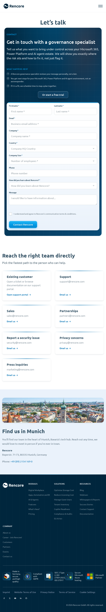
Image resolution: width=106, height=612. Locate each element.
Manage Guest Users (63, 499)
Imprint (6, 592)
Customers (7, 542)
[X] (9, 598)
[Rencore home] (13, 6)
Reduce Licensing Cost (64, 495)
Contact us (7, 556)
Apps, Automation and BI (39, 495)
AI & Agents (33, 499)
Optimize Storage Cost (64, 490)
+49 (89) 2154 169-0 (21, 461)
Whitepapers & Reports (90, 499)
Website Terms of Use (25, 592)
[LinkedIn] (20, 598)
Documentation (87, 514)
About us (6, 532)
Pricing (31, 514)
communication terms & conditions (60, 213)
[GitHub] (26, 598)
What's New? (34, 509)
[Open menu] (100, 6)
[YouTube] (15, 598)
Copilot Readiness (62, 509)
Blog (82, 490)
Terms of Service (67, 592)
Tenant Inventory (61, 504)
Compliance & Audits (63, 514)
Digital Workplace (36, 490)
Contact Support (87, 509)
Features (32, 504)
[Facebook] (4, 598)
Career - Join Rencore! (12, 537)
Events (6, 551)
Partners (6, 547)
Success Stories (86, 504)
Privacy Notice (47, 592)
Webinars (84, 495)
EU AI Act (58, 518)
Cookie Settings (87, 592)
